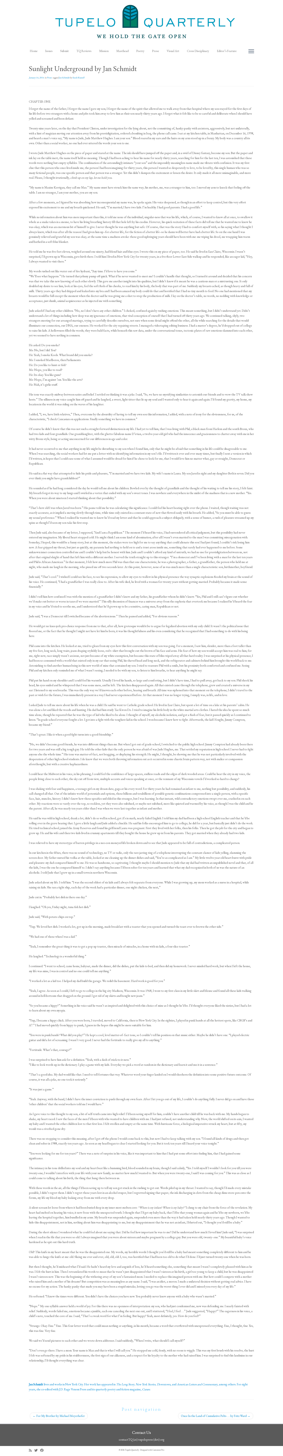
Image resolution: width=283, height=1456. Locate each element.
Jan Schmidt (64, 77)
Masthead (122, 51)
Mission (104, 51)
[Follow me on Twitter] (37, 1450)
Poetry (140, 51)
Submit (64, 51)
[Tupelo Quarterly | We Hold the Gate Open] (141, 23)
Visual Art (173, 51)
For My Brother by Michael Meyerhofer (59, 1416)
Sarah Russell (78, 77)
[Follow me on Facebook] (43, 1450)
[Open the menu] (251, 51)
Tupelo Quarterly (132, 1449)
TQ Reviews (83, 51)
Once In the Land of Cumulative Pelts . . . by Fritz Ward (215, 1416)
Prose (155, 51)
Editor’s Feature (227, 51)
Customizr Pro (158, 1449)
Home (34, 51)
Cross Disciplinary (198, 51)
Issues (49, 51)
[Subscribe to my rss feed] (31, 1450)
